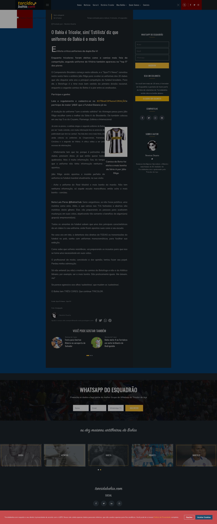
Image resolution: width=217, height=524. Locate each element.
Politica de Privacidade (162, 517)
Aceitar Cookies (204, 517)
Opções (189, 517)
